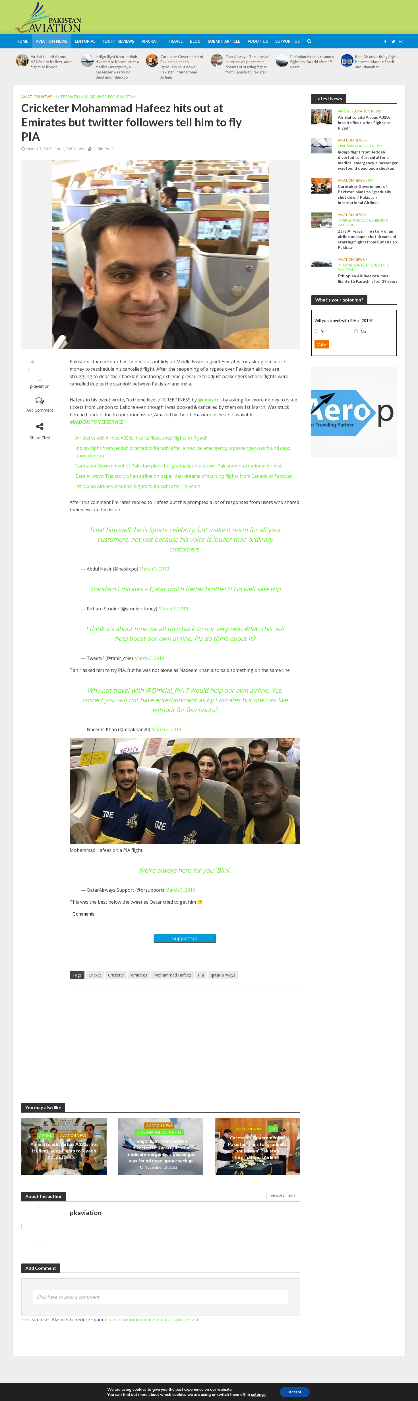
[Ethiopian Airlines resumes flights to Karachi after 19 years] (282, 60)
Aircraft (151, 41)
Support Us (287, 41)
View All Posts (283, 1195)
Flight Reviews (118, 41)
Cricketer (116, 975)
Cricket (95, 975)
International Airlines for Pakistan (96, 96)
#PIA (250, 628)
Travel (175, 41)
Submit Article (224, 41)
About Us (258, 41)
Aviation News (51, 41)
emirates (139, 975)
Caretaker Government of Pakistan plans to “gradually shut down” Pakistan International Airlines (181, 66)
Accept (295, 1392)
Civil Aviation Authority (159, 1132)
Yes (324, 331)
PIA (273, 1129)
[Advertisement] (301, 16)
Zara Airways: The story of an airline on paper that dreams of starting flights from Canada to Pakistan (247, 64)
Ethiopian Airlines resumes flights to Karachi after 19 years (312, 61)
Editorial (85, 41)
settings (258, 1394)
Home (22, 41)
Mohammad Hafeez (172, 975)
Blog (195, 41)
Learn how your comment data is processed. (152, 1319)
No (363, 331)
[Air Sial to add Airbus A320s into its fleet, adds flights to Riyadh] (22, 60)
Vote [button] (321, 344)
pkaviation (39, 386)
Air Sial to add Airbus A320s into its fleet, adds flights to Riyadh (51, 61)
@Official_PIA (164, 690)
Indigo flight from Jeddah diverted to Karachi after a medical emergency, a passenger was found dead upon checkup (117, 66)
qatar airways (223, 975)
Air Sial (45, 1135)
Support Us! (185, 938)
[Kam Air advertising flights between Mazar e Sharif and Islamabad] (347, 60)
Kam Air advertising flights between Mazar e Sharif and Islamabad (376, 61)
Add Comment (39, 410)
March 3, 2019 (154, 569)
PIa (201, 975)
